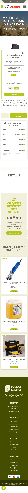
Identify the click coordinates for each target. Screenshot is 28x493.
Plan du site (18, 484)
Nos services (14, 462)
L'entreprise (14, 460)
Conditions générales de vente (7, 483)
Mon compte (14, 442)
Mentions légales (18, 483)
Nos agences (14, 465)
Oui (13, 75)
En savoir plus (14, 62)
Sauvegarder (14, 94)
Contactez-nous (14, 470)
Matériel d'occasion (14, 424)
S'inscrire (14, 450)
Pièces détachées (14, 429)
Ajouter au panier (18, 115)
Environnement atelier (9, 28)
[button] (24, 7)
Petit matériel (14, 426)
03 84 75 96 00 (14, 411)
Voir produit (14, 291)
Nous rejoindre (14, 468)
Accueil (5, 27)
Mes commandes (14, 444)
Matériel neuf (14, 421)
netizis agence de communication (16, 481)
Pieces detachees (16, 27)
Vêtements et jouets (14, 432)
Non (16, 88)
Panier (14, 447)
